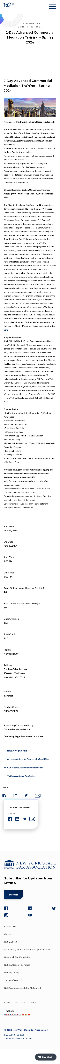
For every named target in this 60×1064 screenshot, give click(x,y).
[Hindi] (20, 1014)
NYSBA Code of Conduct (17, 965)
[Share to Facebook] (4, 797)
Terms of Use (11, 980)
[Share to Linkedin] (15, 797)
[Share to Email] (37, 797)
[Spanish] (26, 1014)
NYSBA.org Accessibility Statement (22, 988)
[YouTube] (30, 915)
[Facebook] (6, 908)
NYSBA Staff (10, 942)
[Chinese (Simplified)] (23, 1014)
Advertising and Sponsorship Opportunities (27, 949)
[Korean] (8, 1014)
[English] (5, 1014)
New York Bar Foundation (17, 957)
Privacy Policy (11, 972)
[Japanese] (17, 1014)
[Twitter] (54, 908)
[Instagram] (6, 915)
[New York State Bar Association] (9, 7)
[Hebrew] (14, 1014)
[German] (29, 1014)
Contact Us (10, 926)
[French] (11, 1014)
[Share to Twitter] (26, 796)
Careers (8, 934)
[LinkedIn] (30, 908)
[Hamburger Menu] (52, 7)
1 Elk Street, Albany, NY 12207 (18, 1038)
